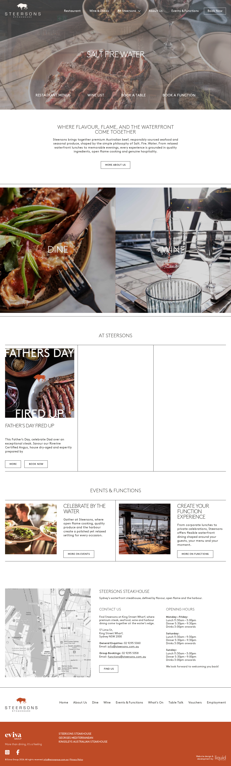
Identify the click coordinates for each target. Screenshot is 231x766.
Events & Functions (185, 11)
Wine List (95, 95)
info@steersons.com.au (123, 646)
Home (63, 702)
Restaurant (72, 11)
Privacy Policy (76, 760)
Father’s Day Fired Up (29, 425)
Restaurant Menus (53, 95)
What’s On (155, 702)
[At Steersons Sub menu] (140, 11)
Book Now (214, 11)
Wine (107, 702)
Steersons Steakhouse (75, 734)
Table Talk (175, 702)
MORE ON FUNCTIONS (195, 554)
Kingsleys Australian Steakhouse (83, 742)
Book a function (179, 95)
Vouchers (195, 702)
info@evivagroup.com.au (55, 760)
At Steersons (127, 11)
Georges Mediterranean (76, 738)
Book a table (133, 95)
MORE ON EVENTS (79, 554)
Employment (216, 702)
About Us (156, 11)
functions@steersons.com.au (127, 657)
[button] (58, 250)
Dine (95, 702)
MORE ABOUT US (115, 165)
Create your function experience (193, 512)
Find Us (109, 669)
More (13, 464)
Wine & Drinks (99, 11)
